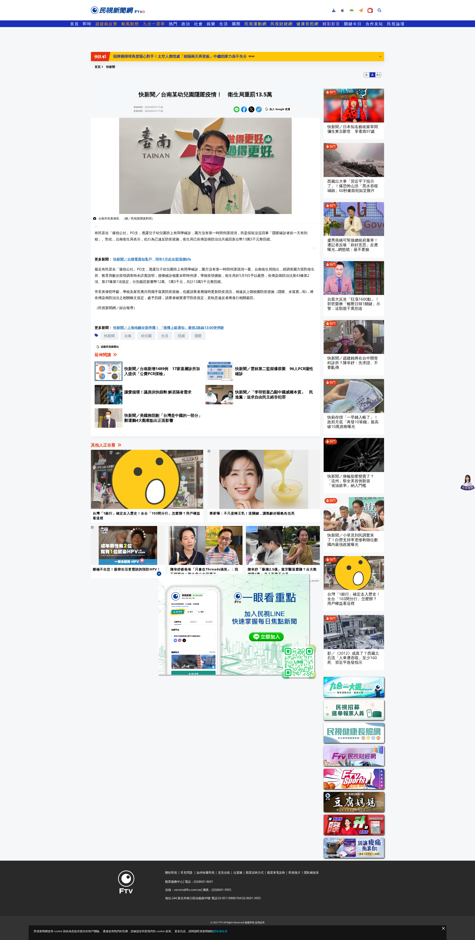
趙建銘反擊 (106, 23)
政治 (185, 23)
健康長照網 (308, 23)
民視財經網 (282, 23)
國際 (236, 23)
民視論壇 (396, 23)
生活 (223, 23)
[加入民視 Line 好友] (237, 627)
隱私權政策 (220, 931)
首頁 (74, 23)
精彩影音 (331, 23)
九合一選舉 (154, 23)
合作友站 (374, 23)
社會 (198, 23)
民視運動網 (256, 23)
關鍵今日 (353, 23)
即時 (87, 23)
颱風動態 (130, 23)
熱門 (173, 23)
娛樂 (211, 23)
